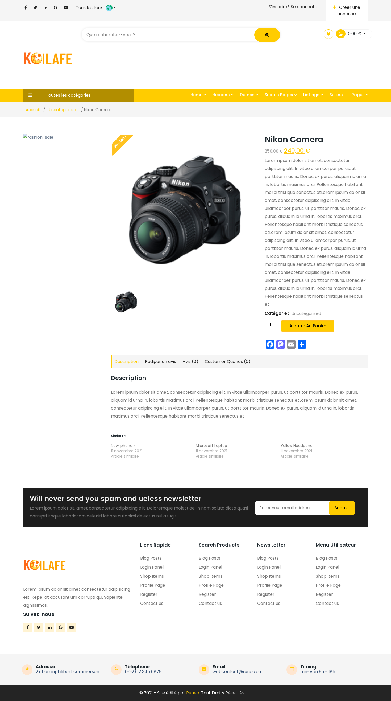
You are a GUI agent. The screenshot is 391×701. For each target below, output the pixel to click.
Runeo (192, 693)
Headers (222, 94)
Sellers (336, 94)
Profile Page (152, 585)
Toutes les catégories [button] (68, 95)
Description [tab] (126, 361)
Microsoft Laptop (211, 445)
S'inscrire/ (279, 7)
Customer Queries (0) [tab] (228, 361)
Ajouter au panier (307, 326)
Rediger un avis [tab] (160, 361)
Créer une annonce (348, 10)
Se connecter (305, 7)
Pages (359, 94)
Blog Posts (151, 558)
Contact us (151, 603)
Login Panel (152, 567)
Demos (248, 94)
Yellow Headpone (297, 445)
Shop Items (152, 576)
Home (196, 94)
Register (148, 594)
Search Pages (279, 94)
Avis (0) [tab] (190, 361)
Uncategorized (306, 313)
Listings (312, 94)
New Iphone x (123, 445)
